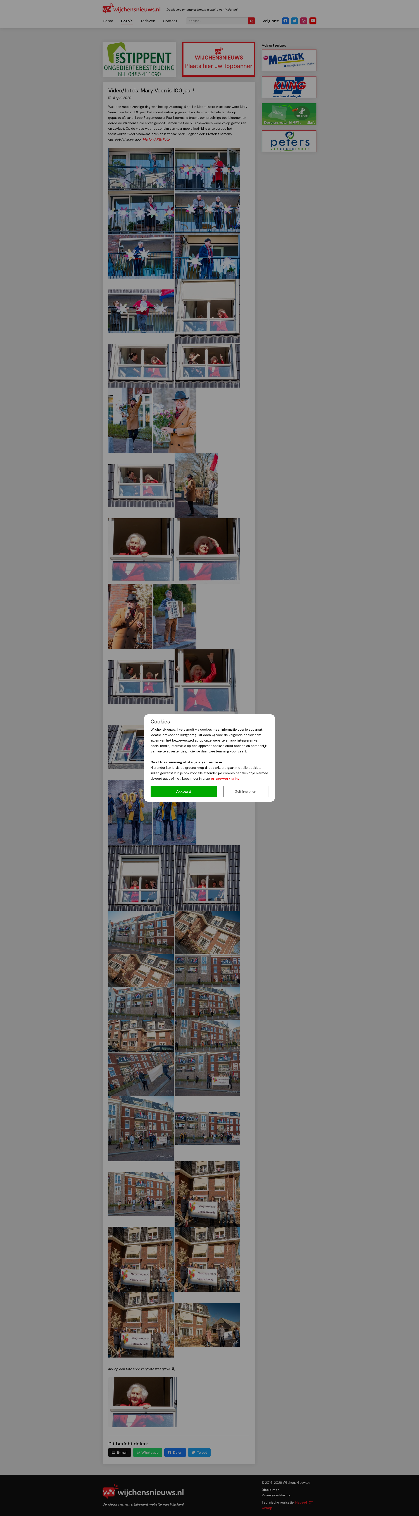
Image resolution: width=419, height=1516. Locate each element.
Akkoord (183, 791)
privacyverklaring (225, 778)
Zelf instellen (245, 791)
